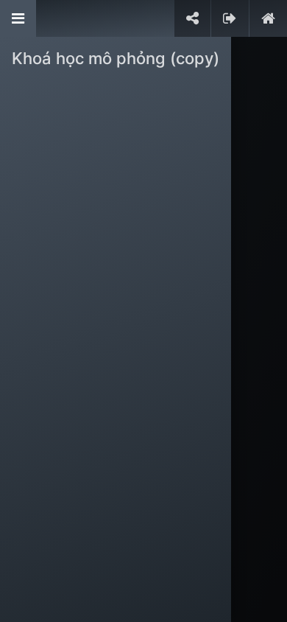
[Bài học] (18, 18)
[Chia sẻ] (192, 18)
